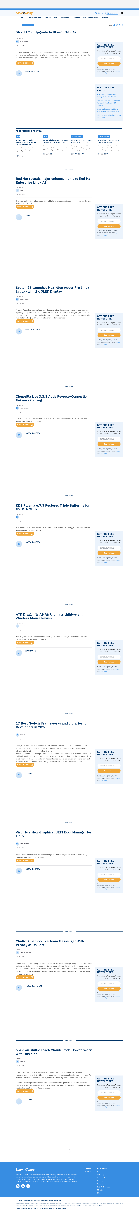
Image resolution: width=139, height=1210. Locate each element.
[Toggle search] (122, 13)
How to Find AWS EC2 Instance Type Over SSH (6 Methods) (55, 141)
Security (76, 18)
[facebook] (95, 13)
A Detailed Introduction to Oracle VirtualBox (108, 141)
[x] (102, 13)
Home (17, 25)
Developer (65, 18)
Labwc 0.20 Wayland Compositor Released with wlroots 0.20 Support (108, 103)
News (23, 18)
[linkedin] (99, 13)
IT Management (35, 18)
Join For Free (109, 64)
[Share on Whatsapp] (122, 25)
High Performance (90, 18)
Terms (118, 71)
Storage (104, 18)
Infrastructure (51, 18)
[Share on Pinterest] (119, 25)
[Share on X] (117, 25)
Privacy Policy (103, 73)
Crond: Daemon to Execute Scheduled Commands (81, 141)
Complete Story (23, 63)
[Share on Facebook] (114, 25)
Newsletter (113, 13)
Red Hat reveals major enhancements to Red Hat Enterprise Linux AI (26, 142)
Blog (113, 18)
